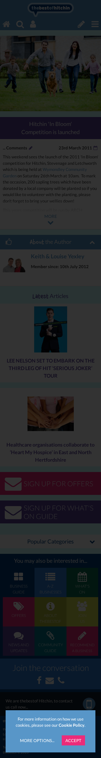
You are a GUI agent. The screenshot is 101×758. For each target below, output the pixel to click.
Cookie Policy (71, 725)
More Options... (37, 740)
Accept (73, 740)
